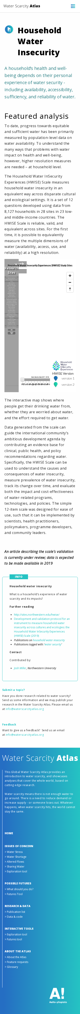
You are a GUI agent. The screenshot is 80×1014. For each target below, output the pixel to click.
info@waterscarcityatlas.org (25, 709)
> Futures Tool (14, 894)
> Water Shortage (15, 857)
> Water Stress (14, 852)
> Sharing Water (14, 866)
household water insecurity (49, 640)
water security (53, 644)
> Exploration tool (16, 871)
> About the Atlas (15, 957)
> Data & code (14, 917)
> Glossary (11, 967)
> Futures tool (13, 939)
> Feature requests (16, 962)
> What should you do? (19, 889)
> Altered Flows (14, 862)
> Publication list (15, 912)
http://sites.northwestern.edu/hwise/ (36, 615)
